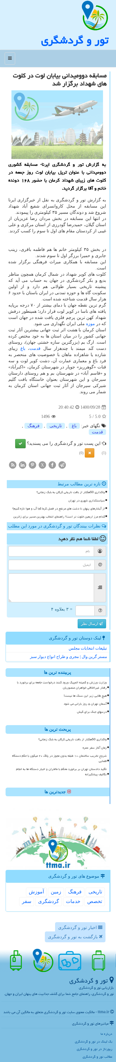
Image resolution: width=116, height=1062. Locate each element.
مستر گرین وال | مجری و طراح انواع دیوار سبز (68, 656)
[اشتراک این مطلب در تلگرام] (62, 464)
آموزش (36, 891)
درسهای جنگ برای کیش (92, 712)
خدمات (73, 901)
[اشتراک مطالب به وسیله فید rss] (12, 464)
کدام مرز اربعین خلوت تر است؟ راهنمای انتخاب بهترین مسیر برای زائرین (59, 517)
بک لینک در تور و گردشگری (93, 1041)
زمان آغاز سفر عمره (95, 748)
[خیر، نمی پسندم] (89, 453)
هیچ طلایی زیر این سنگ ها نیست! (85, 696)
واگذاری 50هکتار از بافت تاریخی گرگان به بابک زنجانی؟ (71, 492)
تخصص (94, 901)
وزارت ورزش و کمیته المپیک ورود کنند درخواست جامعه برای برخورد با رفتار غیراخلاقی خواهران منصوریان (62, 685)
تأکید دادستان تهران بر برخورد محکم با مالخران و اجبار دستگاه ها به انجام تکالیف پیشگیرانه (61, 771)
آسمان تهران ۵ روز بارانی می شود (85, 704)
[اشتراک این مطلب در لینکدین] (22, 464)
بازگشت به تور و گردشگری (73, 937)
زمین (56, 891)
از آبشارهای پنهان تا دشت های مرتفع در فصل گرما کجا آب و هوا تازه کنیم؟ (58, 508)
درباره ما (106, 1033)
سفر (26, 901)
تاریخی (55, 426)
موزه (90, 323)
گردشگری (48, 901)
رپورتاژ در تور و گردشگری (94, 1049)
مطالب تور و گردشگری (97, 1056)
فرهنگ (34, 426)
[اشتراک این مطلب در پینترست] (32, 464)
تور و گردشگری (74, 40)
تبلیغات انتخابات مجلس (88, 648)
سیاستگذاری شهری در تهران (86, 500)
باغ (22, 348)
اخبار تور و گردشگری (78, 927)
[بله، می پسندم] (20, 443)
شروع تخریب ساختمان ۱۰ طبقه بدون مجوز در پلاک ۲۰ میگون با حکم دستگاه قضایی (59, 758)
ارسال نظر (90, 623)
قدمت (35, 348)
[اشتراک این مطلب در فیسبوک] (52, 464)
